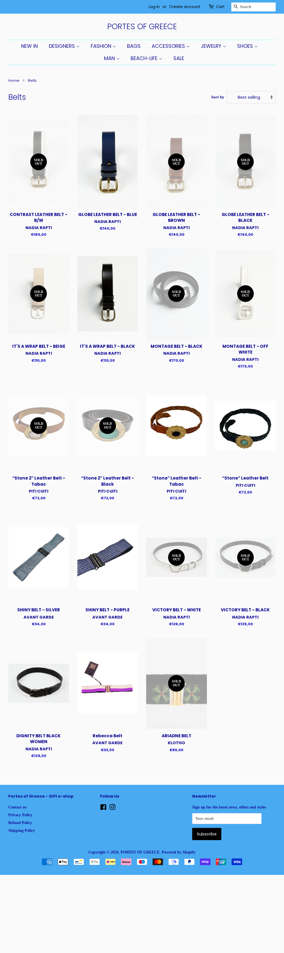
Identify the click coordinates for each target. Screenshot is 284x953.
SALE (178, 58)
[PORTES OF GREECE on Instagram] (112, 808)
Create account (185, 6)
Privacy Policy (20, 815)
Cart (220, 6)
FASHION (102, 46)
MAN (110, 58)
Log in (154, 6)
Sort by (217, 97)
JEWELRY (212, 46)
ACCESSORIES (169, 46)
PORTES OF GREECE (142, 26)
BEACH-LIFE (145, 58)
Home (13, 80)
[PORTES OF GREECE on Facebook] (103, 808)
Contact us (17, 807)
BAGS (134, 46)
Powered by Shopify (179, 852)
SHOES (245, 46)
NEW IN (29, 46)
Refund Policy (20, 822)
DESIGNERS (62, 46)
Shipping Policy (21, 830)
